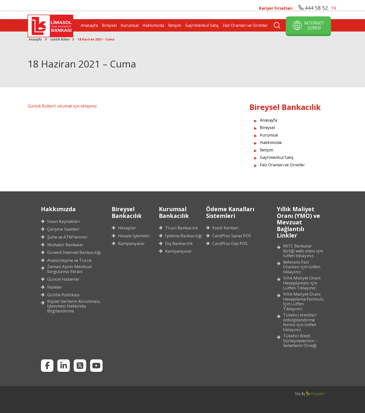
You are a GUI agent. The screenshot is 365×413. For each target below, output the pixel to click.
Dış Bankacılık (179, 243)
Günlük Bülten (60, 39)
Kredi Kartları (225, 227)
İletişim (174, 25)
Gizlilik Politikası (63, 294)
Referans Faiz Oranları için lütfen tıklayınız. (301, 267)
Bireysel (109, 25)
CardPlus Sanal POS (231, 235)
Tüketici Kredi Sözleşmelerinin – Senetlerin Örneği (300, 340)
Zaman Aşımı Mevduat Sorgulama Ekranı (69, 269)
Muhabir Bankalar (65, 244)
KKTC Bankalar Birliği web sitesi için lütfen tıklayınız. (303, 250)
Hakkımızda (153, 25)
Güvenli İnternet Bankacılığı (74, 252)
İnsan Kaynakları (63, 221)
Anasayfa (89, 25)
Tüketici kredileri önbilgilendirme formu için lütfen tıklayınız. (300, 322)
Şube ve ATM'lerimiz (67, 237)
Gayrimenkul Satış (202, 25)
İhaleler (54, 287)
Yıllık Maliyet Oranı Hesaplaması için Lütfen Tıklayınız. (302, 282)
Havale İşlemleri (134, 235)
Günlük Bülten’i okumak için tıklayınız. (63, 106)
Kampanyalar (131, 243)
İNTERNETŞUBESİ (314, 25)
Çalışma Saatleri (63, 229)
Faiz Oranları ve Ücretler (245, 25)
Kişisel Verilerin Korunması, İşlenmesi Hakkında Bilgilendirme (74, 306)
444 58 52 (315, 8)
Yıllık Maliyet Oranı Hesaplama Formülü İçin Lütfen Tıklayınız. (303, 301)
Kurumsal (130, 25)
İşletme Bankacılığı (183, 235)
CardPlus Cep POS (230, 243)
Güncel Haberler (63, 279)
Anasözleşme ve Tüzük (69, 260)
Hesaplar (127, 227)
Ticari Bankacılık (181, 227)
